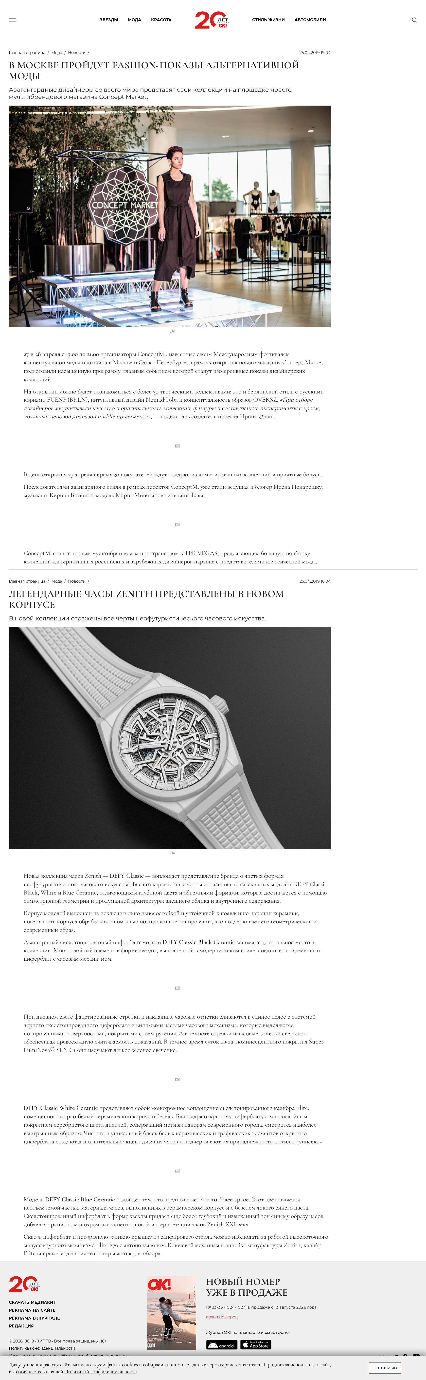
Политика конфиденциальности (42, 1348)
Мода (134, 20)
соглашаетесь (30, 1371)
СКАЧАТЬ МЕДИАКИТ (32, 1302)
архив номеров (222, 1317)
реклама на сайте (32, 1310)
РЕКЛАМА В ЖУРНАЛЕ (34, 1318)
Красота (161, 20)
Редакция (21, 1326)
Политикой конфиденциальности (100, 1371)
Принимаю (385, 1367)
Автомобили (310, 20)
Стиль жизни (268, 20)
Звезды (109, 20)
